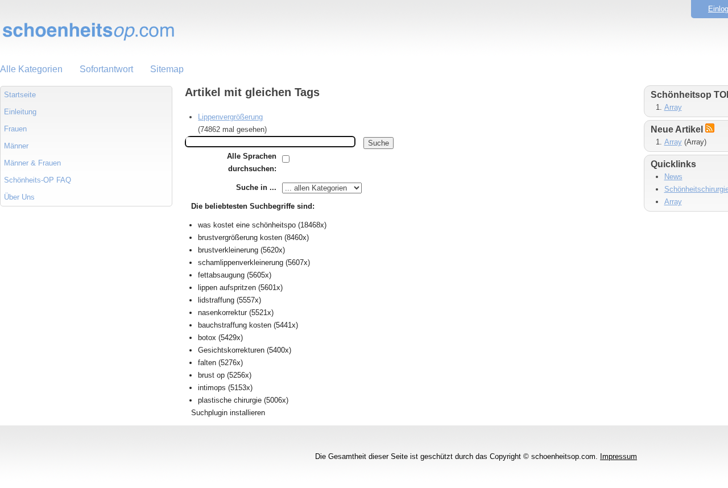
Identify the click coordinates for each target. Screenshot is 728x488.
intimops (212, 387)
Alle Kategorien (31, 69)
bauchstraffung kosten (234, 325)
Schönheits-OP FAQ (37, 180)
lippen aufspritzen (227, 287)
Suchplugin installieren (228, 412)
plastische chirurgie (230, 400)
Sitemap (167, 69)
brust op (211, 375)
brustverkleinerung (228, 250)
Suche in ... (256, 187)
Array (673, 107)
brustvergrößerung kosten (240, 237)
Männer (16, 146)
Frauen (15, 129)
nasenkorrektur (222, 312)
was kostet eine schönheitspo (247, 225)
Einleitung (20, 111)
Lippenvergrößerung (230, 117)
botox (207, 337)
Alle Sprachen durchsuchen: (251, 162)
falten (207, 362)
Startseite (20, 94)
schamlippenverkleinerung (240, 262)
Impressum (618, 456)
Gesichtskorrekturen (231, 350)
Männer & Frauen (32, 163)
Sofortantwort (106, 69)
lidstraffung (216, 300)
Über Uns (19, 197)
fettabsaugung (221, 275)
